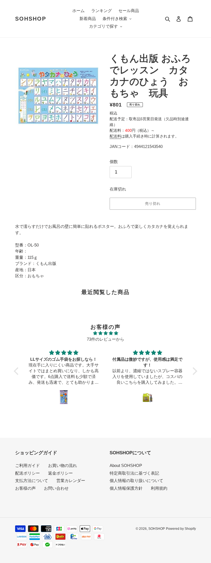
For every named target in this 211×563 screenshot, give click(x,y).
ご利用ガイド (27, 465)
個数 (114, 161)
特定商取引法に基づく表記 (134, 473)
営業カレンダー (70, 480)
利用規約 (159, 488)
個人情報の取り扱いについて (136, 480)
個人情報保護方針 (126, 488)
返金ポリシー (60, 473)
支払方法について (31, 480)
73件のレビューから (105, 339)
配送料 (115, 136)
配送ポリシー (27, 473)
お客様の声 (25, 488)
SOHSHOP (30, 19)
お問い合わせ (56, 488)
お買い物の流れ (62, 465)
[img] (105, 333)
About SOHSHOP (126, 465)
